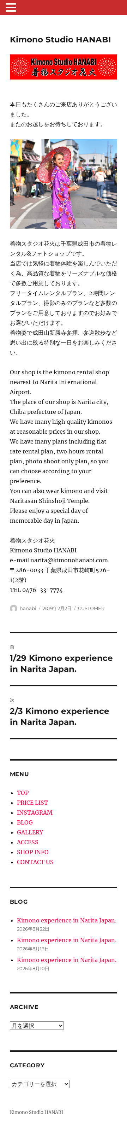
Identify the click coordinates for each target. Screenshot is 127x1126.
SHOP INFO (33, 852)
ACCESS (27, 842)
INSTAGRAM (35, 812)
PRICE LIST (32, 802)
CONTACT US (35, 862)
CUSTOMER (91, 608)
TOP (23, 792)
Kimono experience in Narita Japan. (66, 920)
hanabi (28, 608)
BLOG (25, 822)
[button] (12, 8)
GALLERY (30, 832)
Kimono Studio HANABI (60, 40)
